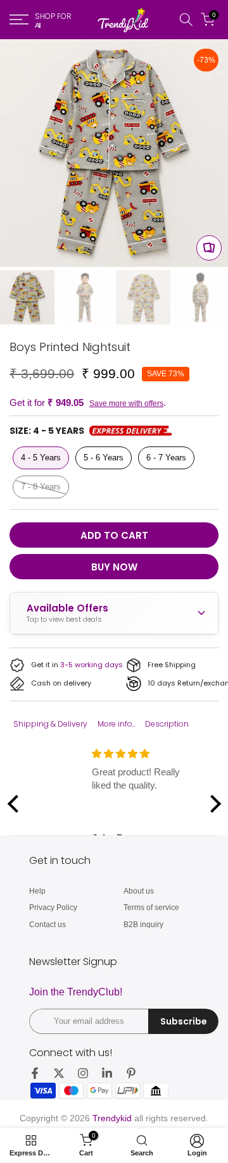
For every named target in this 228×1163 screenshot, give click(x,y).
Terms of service (151, 907)
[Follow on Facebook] (35, 1073)
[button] (16, 803)
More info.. (116, 723)
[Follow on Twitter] (59, 1073)
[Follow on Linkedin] (107, 1073)
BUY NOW (114, 567)
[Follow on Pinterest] (131, 1073)
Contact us (47, 924)
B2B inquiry (143, 924)
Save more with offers (126, 403)
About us (139, 891)
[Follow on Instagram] (83, 1073)
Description (167, 723)
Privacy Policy (53, 907)
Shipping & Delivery (50, 723)
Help (37, 891)
